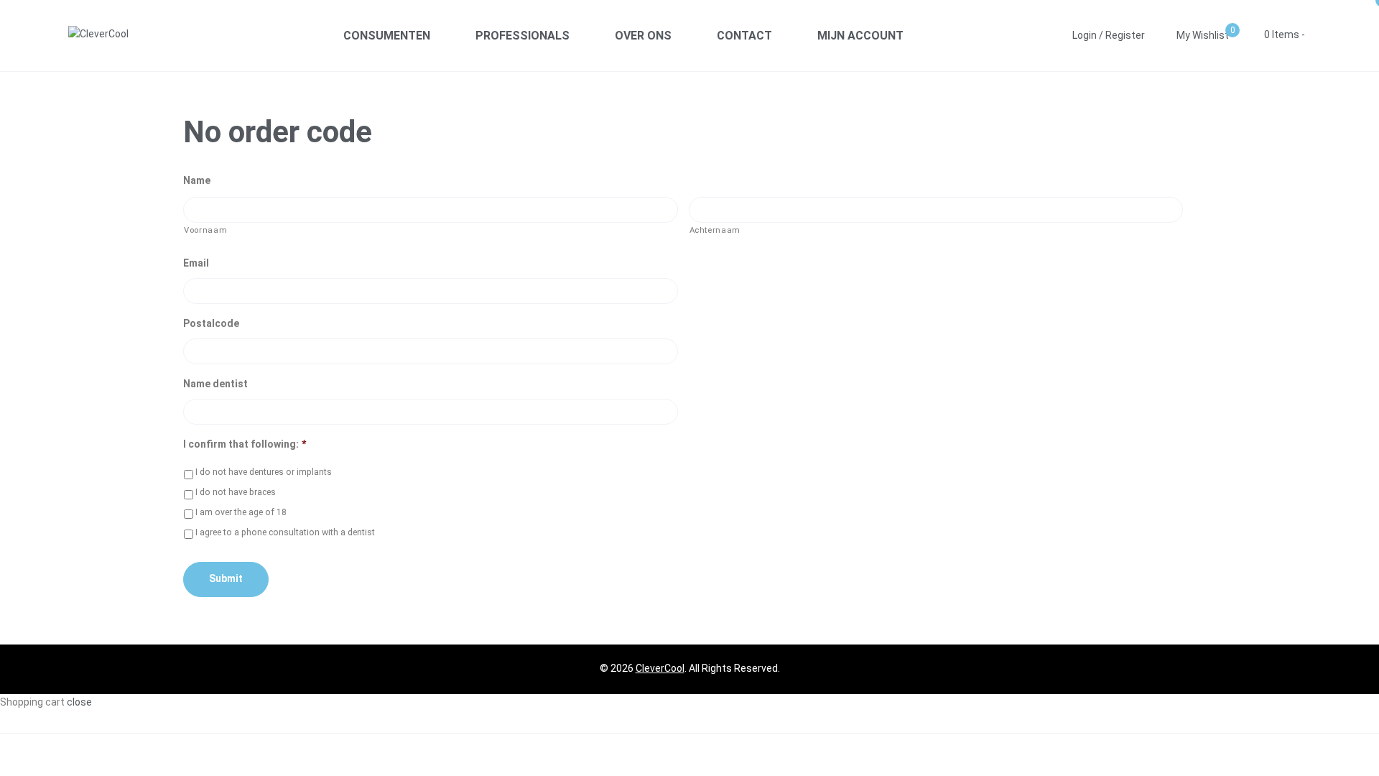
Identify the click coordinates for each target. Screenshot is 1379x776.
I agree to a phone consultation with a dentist (285, 532)
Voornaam (205, 230)
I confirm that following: (244, 444)
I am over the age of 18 (241, 512)
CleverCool (660, 668)
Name (196, 180)
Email (196, 263)
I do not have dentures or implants (263, 472)
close (79, 702)
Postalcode (211, 323)
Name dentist (215, 383)
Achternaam (715, 230)
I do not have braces (235, 492)
